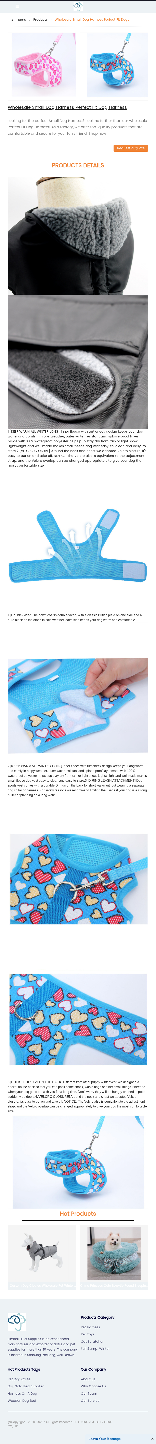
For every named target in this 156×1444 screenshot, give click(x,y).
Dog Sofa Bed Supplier (26, 1386)
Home (21, 19)
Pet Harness (90, 1327)
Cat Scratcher (92, 1341)
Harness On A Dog (22, 1393)
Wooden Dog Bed (22, 1400)
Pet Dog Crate (19, 1379)
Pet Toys (87, 1334)
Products (40, 19)
